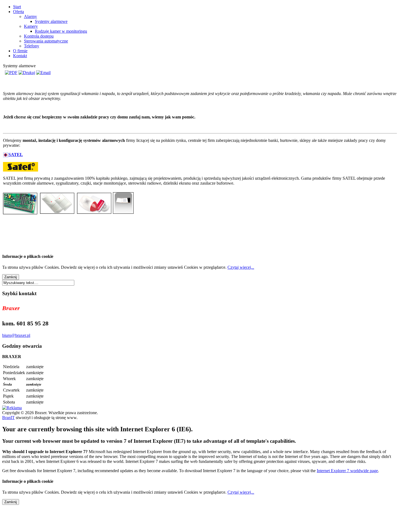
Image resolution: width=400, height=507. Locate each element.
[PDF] (11, 72)
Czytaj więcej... (240, 267)
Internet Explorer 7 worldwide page (347, 470)
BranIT (8, 417)
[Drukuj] (27, 72)
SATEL (15, 154)
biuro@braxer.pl (16, 335)
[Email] (43, 72)
